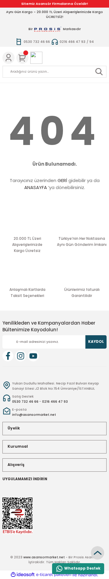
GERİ (62, 180)
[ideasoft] (23, 574)
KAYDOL (96, 341)
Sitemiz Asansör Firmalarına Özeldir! (54, 3)
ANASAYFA (35, 187)
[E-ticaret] (53, 574)
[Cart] (22, 58)
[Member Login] (8, 58)
